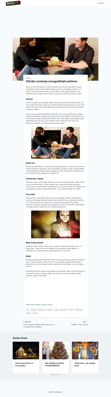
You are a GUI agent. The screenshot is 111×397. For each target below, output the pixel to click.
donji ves (33, 309)
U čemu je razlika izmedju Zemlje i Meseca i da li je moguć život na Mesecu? (38, 324)
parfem (71, 309)
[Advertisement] (55, 18)
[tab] (52, 374)
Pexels (50, 304)
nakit (56, 309)
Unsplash (44, 304)
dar (28, 309)
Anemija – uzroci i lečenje (79, 323)
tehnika (35, 313)
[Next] (95, 357)
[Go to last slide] (15, 357)
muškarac (49, 309)
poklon (29, 313)
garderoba (41, 309)
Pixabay (37, 304)
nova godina (63, 309)
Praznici (28, 78)
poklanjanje (78, 309)
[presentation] (26, 350)
